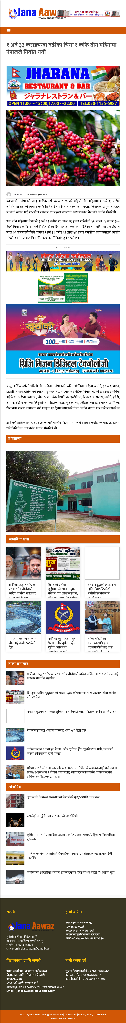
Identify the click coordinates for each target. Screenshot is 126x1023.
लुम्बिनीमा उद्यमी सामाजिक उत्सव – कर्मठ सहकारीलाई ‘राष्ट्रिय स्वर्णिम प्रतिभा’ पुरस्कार (71, 837)
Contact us (70, 1015)
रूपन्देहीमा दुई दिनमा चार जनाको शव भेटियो (52, 816)
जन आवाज (18, 194)
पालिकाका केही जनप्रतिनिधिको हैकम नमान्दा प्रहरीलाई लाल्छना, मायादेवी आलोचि (69, 856)
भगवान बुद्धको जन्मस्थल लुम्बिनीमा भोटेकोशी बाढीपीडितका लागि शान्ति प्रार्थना (102, 591)
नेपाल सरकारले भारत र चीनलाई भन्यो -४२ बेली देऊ (22, 643)
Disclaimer (100, 1015)
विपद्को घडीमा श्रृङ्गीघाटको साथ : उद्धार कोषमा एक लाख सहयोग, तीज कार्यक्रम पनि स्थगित (63, 591)
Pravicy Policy (86, 1015)
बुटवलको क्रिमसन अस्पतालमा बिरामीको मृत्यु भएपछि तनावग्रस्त (63, 797)
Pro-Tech (70, 1018)
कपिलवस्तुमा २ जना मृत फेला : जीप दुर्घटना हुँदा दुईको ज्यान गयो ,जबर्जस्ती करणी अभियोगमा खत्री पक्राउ (62, 649)
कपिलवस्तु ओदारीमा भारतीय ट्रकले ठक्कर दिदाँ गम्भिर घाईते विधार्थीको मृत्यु (71, 872)
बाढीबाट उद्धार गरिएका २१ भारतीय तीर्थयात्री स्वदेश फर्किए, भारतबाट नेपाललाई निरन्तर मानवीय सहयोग (22, 593)
